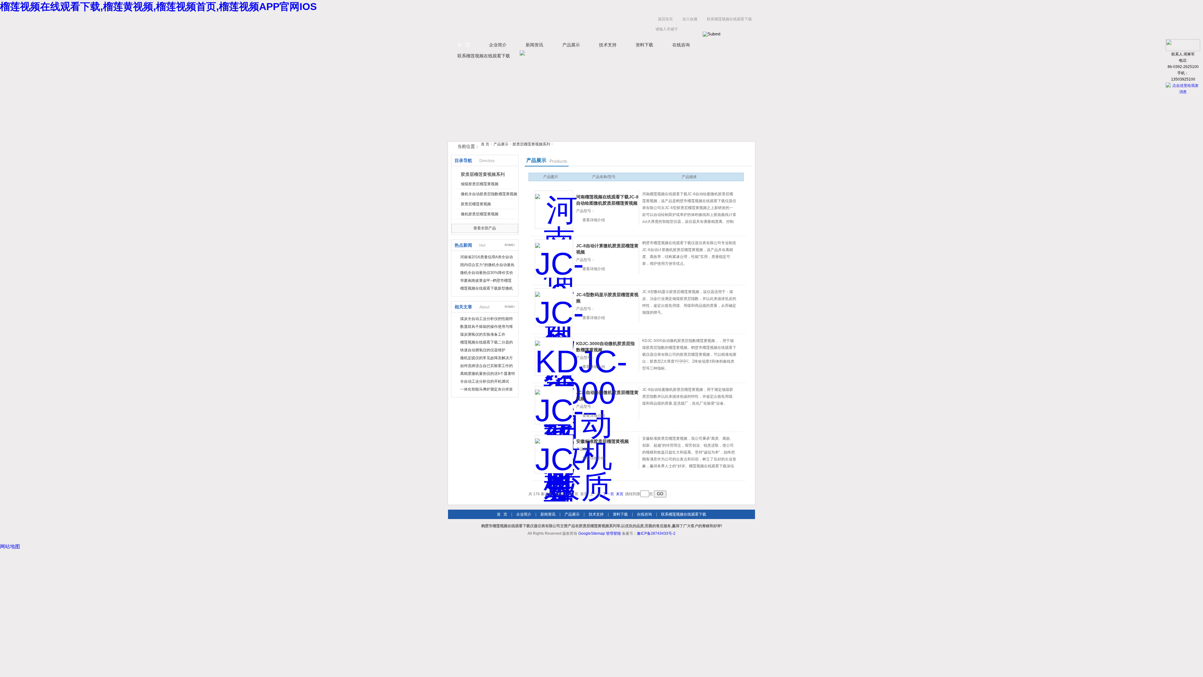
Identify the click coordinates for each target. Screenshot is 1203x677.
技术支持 (608, 44)
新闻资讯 (534, 44)
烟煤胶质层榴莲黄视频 (479, 184)
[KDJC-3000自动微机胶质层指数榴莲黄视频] (554, 356)
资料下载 (644, 44)
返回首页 (665, 19)
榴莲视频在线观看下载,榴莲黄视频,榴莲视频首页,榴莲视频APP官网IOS (158, 6)
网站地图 (10, 546)
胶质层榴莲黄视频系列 (531, 144)
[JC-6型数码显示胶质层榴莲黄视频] (554, 307)
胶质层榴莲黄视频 (476, 204)
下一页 (608, 494)
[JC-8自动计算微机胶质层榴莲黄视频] (554, 258)
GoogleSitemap (591, 533)
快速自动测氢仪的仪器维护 (482, 350)
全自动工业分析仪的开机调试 (484, 381)
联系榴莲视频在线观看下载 (729, 19)
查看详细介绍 (593, 220)
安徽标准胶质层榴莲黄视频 (602, 441)
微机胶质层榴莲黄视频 (479, 214)
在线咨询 (681, 44)
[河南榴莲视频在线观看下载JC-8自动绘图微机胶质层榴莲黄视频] (554, 210)
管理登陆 (613, 533)
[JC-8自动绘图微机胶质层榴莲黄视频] (554, 405)
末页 (619, 494)
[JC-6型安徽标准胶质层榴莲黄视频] (554, 454)
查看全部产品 (484, 228)
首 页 (463, 44)
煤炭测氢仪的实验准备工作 (482, 334)
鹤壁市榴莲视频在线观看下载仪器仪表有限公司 (510, 25)
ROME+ (510, 245)
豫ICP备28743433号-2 (656, 533)
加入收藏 (689, 19)
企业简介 (498, 44)
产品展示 (571, 44)
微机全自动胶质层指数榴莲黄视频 (489, 194)
